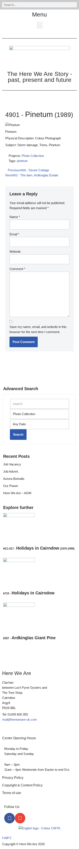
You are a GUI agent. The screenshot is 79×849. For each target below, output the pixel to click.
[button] (40, 25)
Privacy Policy (12, 777)
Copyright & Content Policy (22, 785)
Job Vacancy (12, 464)
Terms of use (11, 793)
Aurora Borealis (13, 478)
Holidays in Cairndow (38, 548)
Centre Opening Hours (19, 738)
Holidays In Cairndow (29, 593)
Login (5, 837)
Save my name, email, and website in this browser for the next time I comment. (38, 329)
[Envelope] (20, 818)
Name (14, 217)
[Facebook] (9, 818)
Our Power (10, 486)
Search (18, 434)
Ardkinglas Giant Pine (29, 637)
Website (15, 251)
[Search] (74, 4)
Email (14, 234)
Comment (17, 269)
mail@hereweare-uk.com (19, 719)
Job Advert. (11, 471)
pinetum (22, 161)
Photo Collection (33, 156)
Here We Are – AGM (17, 493)
